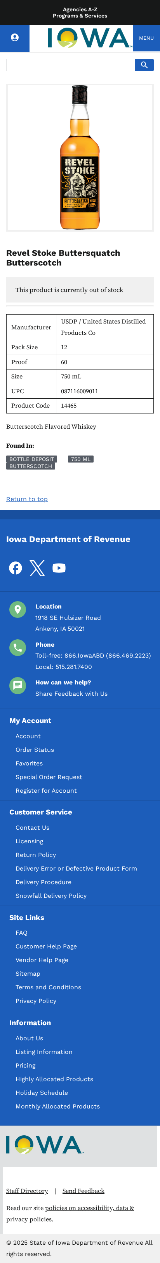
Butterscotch (30, 466)
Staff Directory (27, 1191)
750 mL (80, 459)
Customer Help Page (46, 946)
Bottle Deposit (31, 459)
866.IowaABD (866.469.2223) (107, 655)
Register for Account (46, 790)
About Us (29, 1038)
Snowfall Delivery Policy (51, 895)
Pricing (25, 1065)
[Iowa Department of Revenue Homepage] (90, 38)
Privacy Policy (36, 1000)
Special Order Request (49, 777)
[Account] (14, 38)
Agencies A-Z (80, 9)
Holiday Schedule (42, 1092)
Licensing (29, 841)
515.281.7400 (74, 666)
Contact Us (32, 827)
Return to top (27, 499)
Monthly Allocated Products (58, 1106)
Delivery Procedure (43, 882)
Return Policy (36, 854)
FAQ (22, 932)
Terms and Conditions (48, 987)
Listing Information (44, 1051)
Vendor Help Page (42, 960)
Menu (146, 38)
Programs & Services (80, 15)
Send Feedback (83, 1191)
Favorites (29, 763)
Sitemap (28, 973)
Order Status (35, 749)
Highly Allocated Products (54, 1079)
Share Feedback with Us (71, 693)
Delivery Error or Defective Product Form (76, 868)
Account (28, 736)
